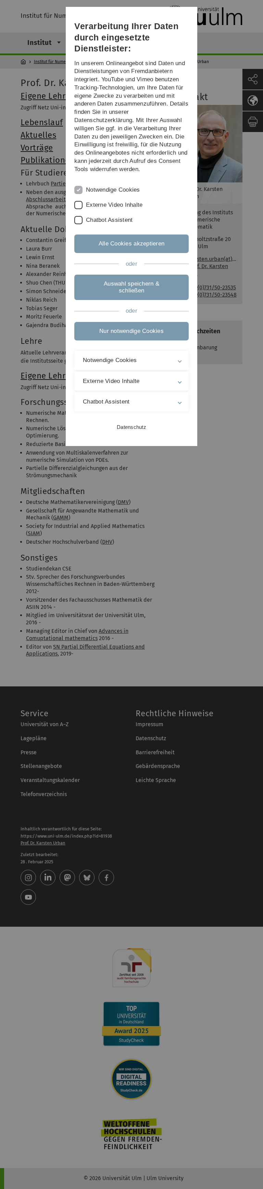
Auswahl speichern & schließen (131, 287)
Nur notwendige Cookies (131, 331)
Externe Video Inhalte (114, 205)
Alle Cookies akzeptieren (131, 243)
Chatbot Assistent (109, 220)
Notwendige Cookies (113, 190)
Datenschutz (131, 427)
